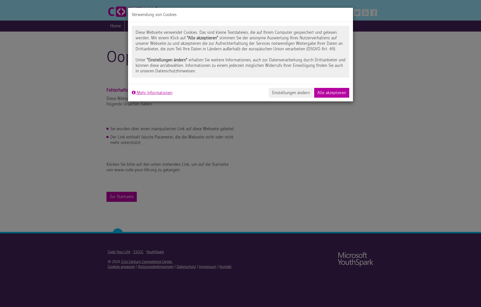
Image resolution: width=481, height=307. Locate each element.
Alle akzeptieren (331, 92)
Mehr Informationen (154, 92)
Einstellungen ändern (291, 92)
